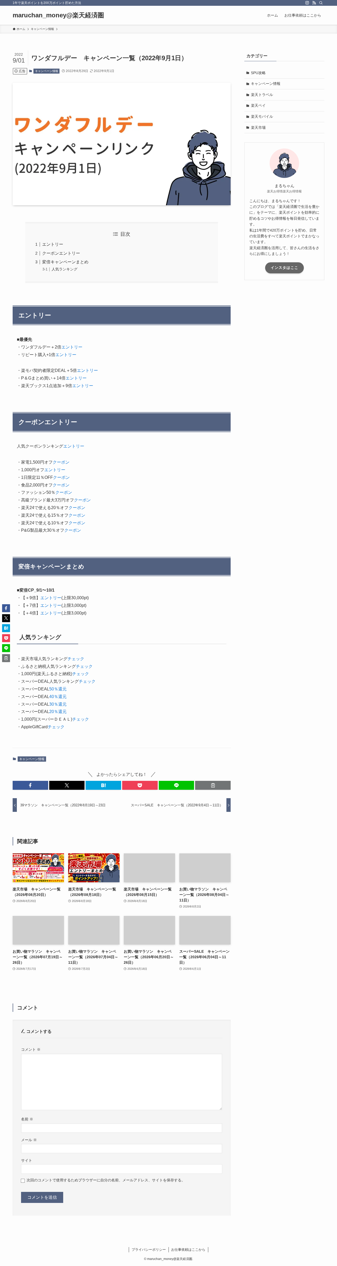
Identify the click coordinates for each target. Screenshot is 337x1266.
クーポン (61, 462)
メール (29, 1140)
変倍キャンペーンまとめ (65, 262)
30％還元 (58, 704)
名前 (27, 1119)
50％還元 (58, 689)
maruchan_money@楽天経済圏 (58, 15)
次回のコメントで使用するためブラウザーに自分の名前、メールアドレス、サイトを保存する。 (106, 1180)
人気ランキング (64, 269)
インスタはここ (284, 267)
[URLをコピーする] (213, 785)
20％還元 (58, 711)
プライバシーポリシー (149, 1250)
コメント (31, 1049)
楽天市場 (258, 127)
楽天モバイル (262, 116)
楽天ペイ (258, 105)
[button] (30, 785)
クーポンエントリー (61, 253)
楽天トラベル (262, 95)
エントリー (52, 244)
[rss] (314, 3)
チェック (75, 659)
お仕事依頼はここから (188, 1250)
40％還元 (58, 696)
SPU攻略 (258, 73)
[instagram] (307, 3)
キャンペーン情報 (46, 71)
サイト (26, 1160)
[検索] (321, 3)
